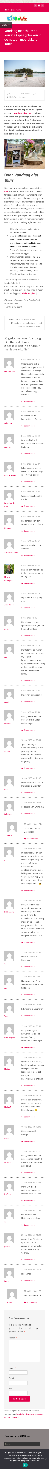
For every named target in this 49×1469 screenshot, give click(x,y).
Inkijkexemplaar (29, 293)
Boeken (26, 93)
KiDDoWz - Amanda (17, 97)
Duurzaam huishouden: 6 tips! (21, 319)
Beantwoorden (29, 401)
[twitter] (39, 6)
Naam (12, 1368)
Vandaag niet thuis (23, 113)
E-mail (12, 1378)
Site (10, 1388)
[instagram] (42, 6)
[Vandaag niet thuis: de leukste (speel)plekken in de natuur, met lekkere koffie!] (24, 73)
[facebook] (35, 6)
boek (6, 191)
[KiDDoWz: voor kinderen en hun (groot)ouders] (14, 17)
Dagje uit (35, 93)
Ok (25, 1465)
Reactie (13, 1337)
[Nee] (45, 1459)
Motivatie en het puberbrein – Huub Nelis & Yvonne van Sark (26, 325)
